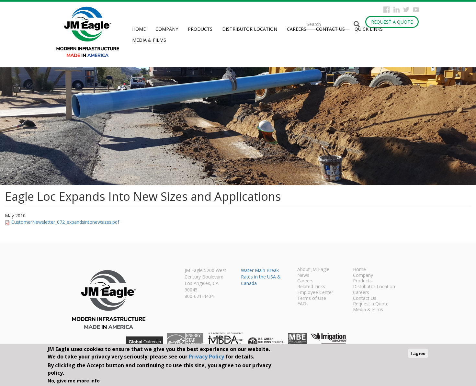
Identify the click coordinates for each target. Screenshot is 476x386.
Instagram (396, 9)
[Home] (90, 32)
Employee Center (315, 292)
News (303, 275)
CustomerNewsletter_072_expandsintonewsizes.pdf (65, 222)
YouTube (416, 9)
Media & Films (149, 40)
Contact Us (330, 29)
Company (166, 29)
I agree (418, 353)
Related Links (311, 287)
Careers (296, 29)
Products (200, 29)
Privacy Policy (206, 356)
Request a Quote (392, 22)
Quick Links (369, 29)
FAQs (303, 304)
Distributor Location (249, 29)
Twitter (406, 9)
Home (139, 29)
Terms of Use (311, 298)
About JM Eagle (313, 269)
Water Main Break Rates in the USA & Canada (261, 276)
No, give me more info (74, 381)
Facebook (386, 9)
